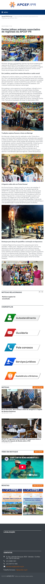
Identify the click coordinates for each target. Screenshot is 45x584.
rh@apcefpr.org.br (22, 570)
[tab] (5, 387)
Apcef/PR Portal (7, 16)
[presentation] (5, 387)
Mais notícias (38, 387)
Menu (6, 12)
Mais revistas (37, 485)
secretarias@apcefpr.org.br (15, 566)
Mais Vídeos (38, 451)
